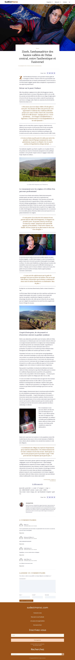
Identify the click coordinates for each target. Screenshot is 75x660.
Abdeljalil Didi (23, 65)
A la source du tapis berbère (37, 621)
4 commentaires (37, 65)
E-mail (34, 594)
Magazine (49, 2)
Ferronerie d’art (37, 625)
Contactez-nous (37, 613)
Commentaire (22, 578)
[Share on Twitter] (50, 73)
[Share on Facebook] (48, 73)
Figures (37, 48)
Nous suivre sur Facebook (37, 617)
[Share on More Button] (54, 73)
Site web (47, 594)
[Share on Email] (52, 73)
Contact (65, 2)
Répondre (21, 533)
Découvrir (57, 2)
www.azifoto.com (53, 480)
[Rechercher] (62, 654)
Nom (20, 594)
